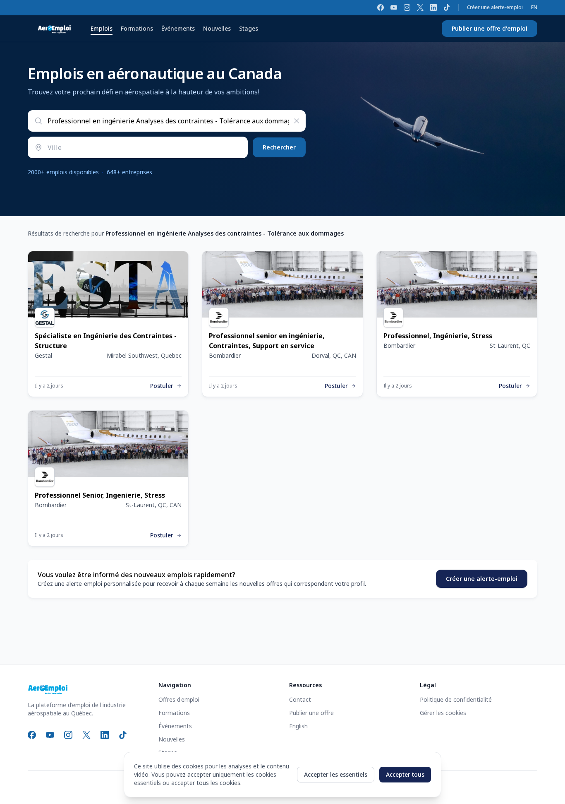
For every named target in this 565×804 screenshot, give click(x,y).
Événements (178, 28)
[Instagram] (407, 7)
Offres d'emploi (178, 699)
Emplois (102, 28)
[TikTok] (446, 7)
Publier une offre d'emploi (489, 28)
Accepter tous (405, 774)
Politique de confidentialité (456, 699)
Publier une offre (311, 713)
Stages (248, 28)
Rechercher (279, 147)
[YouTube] (393, 7)
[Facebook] (380, 7)
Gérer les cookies (443, 713)
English (298, 726)
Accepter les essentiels (335, 774)
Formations (137, 28)
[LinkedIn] (433, 7)
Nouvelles (217, 28)
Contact (300, 699)
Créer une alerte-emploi (495, 7)
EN (534, 7)
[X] (420, 7)
